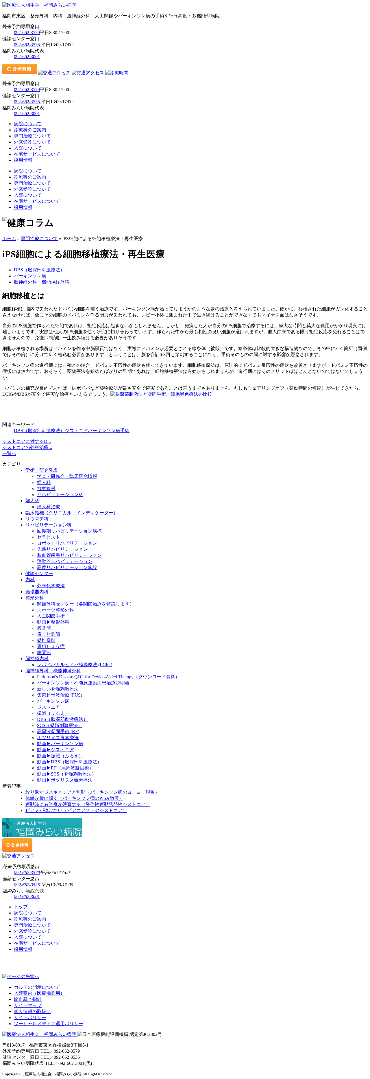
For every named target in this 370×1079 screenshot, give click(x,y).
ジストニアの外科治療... (27, 447)
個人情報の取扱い (32, 1011)
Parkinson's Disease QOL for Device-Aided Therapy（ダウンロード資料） (108, 676)
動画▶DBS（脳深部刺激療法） (69, 761)
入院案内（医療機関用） (39, 993)
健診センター (39, 573)
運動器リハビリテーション (64, 561)
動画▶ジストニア (55, 749)
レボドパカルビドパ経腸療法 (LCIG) (74, 664)
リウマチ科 (37, 518)
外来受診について (32, 141)
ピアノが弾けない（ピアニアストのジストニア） (76, 810)
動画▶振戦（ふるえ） (60, 755)
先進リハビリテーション (62, 549)
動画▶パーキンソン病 (60, 743)
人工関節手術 (51, 616)
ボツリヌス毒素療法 (58, 737)
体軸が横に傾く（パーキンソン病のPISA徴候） (74, 798)
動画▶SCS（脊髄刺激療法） (66, 773)
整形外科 (34, 597)
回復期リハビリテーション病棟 (69, 531)
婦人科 (44, 482)
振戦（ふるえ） (53, 713)
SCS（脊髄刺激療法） (59, 725)
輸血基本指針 (28, 999)
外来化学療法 (51, 585)
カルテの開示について (37, 987)
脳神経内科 (37, 658)
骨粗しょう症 (51, 646)
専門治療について (32, 135)
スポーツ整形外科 (55, 609)
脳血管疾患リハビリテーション (69, 555)
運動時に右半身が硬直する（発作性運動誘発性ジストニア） (87, 804)
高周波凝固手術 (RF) (58, 731)
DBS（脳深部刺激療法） (39, 269)
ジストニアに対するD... (26, 441)
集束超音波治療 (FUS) (59, 695)
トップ (21, 906)
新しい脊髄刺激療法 (58, 688)
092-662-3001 (27, 56)
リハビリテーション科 (60, 494)
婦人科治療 (48, 506)
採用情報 (23, 160)
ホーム (9, 238)
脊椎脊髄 (46, 640)
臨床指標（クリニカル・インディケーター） (71, 512)
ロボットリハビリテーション (67, 543)
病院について (28, 123)
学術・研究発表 (41, 470)
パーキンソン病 (30, 275)
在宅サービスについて (37, 154)
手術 (125, 430)
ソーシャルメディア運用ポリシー (48, 1023)
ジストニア (76, 430)
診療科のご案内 (30, 129)
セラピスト (48, 537)
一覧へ (9, 453)
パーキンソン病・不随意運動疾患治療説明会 (83, 682)
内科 (30, 579)
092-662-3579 (27, 32)
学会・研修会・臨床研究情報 (67, 476)
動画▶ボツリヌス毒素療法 (64, 780)
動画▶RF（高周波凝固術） (65, 767)
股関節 (44, 628)
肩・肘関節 (48, 634)
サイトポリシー (30, 1017)
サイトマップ (28, 1005)
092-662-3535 (27, 44)
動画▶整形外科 (53, 622)
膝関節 (44, 652)
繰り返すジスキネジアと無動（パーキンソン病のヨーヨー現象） (92, 792)
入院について (28, 148)
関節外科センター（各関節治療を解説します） (85, 603)
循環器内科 (37, 591)
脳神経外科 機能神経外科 (41, 281)
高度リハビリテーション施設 (67, 567)
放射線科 (46, 488)
